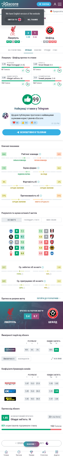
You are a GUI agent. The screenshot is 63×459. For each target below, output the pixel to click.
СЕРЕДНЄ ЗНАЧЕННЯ (17, 188)
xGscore (37, 50)
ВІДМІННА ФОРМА (24, 174)
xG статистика (14, 50)
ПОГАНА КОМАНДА (40, 160)
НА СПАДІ (44, 174)
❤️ (15, 122)
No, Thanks (33, 19)
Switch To (12, 19)
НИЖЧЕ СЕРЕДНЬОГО (42, 202)
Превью (28, 50)
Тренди (47, 50)
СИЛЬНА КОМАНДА (19, 160)
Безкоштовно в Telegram (33, 132)
